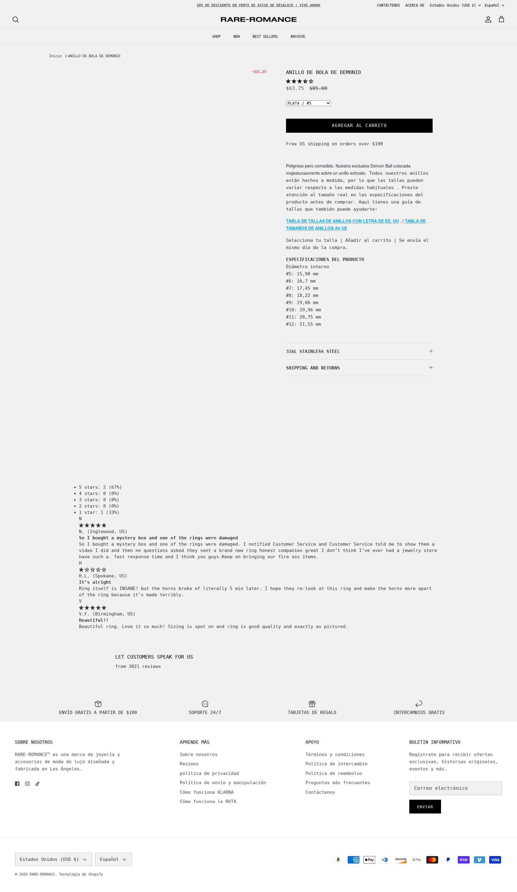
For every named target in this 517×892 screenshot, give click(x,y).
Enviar (425, 807)
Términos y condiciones (335, 754)
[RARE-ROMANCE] (258, 19)
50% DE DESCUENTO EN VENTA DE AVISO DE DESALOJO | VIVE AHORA (258, 5)
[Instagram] (27, 783)
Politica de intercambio (336, 763)
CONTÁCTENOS (388, 5)
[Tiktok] (37, 783)
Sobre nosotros (199, 754)
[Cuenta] (487, 19)
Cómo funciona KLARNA (207, 792)
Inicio (55, 56)
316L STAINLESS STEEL (313, 351)
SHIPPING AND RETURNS (313, 368)
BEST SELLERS (265, 36)
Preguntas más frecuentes (337, 782)
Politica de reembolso (333, 773)
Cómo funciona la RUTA (208, 801)
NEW (236, 36)
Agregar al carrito (359, 125)
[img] (92, 525)
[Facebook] (17, 783)
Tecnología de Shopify (81, 874)
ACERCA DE (414, 5)
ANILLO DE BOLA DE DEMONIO (94, 56)
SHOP (216, 36)
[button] (299, 81)
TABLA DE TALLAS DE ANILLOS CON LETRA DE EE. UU (342, 221)
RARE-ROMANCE (42, 874)
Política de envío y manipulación (223, 782)
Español (492, 5)
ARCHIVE (298, 36)
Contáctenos (320, 792)
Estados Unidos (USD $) (453, 5)
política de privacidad (209, 773)
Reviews (189, 763)
